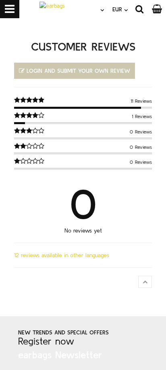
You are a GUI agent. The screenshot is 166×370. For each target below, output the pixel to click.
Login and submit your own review (78, 71)
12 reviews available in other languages (61, 255)
